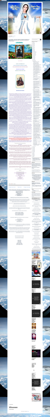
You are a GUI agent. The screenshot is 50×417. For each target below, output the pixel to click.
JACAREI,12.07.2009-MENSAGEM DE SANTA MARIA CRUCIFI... (37, 91)
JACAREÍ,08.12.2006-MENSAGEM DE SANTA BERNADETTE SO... (37, 96)
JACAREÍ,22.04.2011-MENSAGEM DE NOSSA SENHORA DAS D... (37, 68)
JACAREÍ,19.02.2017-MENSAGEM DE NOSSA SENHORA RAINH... (37, 102)
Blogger (28, 411)
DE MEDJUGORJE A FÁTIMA (36, 108)
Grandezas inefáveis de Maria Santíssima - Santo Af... (36, 62)
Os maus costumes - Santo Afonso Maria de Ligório (36, 141)
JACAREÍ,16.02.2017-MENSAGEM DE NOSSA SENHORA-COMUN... (37, 107)
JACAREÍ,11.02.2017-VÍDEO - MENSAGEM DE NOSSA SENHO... (37, 123)
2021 (33, 47)
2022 (33, 46)
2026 (33, 42)
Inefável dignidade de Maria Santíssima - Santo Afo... (36, 63)
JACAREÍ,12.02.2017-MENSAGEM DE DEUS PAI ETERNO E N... (37, 113)
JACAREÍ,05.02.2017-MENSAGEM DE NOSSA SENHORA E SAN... (37, 129)
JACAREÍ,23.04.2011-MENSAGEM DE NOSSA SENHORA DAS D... (37, 65)
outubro (34, 53)
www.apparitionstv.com (20, 177)
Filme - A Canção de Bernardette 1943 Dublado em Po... (37, 120)
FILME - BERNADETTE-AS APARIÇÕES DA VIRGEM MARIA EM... (37, 122)
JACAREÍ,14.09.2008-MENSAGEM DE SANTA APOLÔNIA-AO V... (37, 131)
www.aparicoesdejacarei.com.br (20, 174)
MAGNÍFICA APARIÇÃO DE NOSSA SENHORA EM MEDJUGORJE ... (37, 99)
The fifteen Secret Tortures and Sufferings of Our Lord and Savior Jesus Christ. (36, 183)
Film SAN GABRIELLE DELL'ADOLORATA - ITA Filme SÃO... (36, 74)
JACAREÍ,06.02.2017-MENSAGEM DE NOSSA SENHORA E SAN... (37, 128)
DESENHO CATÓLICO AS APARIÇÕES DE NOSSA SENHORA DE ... (36, 118)
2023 (33, 45)
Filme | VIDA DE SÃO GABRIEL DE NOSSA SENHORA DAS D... (37, 66)
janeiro (34, 146)
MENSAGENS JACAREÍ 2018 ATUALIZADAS (35, 190)
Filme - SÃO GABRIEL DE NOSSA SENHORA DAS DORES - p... (36, 71)
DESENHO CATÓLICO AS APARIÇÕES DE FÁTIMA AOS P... (37, 116)
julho (33, 56)
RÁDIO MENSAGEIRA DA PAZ (36, 158)
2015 (33, 148)
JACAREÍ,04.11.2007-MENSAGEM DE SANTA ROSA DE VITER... (37, 93)
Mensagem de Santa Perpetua (36, 89)
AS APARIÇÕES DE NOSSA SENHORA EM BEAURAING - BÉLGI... (36, 88)
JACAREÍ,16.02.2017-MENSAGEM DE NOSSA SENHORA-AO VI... (37, 110)
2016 (33, 147)
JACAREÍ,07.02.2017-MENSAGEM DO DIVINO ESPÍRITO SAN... (36, 126)
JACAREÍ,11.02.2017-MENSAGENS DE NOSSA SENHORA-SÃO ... (37, 115)
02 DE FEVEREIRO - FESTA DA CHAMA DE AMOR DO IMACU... (36, 137)
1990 (33, 155)
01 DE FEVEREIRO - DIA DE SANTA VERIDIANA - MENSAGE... (37, 144)
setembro (34, 54)
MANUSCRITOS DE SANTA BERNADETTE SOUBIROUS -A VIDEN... (36, 98)
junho (33, 57)
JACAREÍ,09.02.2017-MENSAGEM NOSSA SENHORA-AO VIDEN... (37, 125)
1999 (33, 154)
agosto (34, 55)
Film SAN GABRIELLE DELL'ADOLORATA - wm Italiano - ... (37, 80)
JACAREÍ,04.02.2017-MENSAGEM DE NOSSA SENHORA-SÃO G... (37, 135)
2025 (33, 43)
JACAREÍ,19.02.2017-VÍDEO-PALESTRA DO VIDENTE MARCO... (36, 106)
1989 (33, 156)
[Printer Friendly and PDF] (12, 184)
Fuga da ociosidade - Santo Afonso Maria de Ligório (36, 143)
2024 (33, 44)
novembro (34, 52)
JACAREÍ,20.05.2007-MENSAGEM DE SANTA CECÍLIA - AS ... (37, 84)
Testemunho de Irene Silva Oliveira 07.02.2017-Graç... (36, 132)
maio (33, 58)
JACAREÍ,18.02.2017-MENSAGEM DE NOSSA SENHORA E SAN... (37, 104)
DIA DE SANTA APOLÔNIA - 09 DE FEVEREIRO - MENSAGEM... (36, 134)
